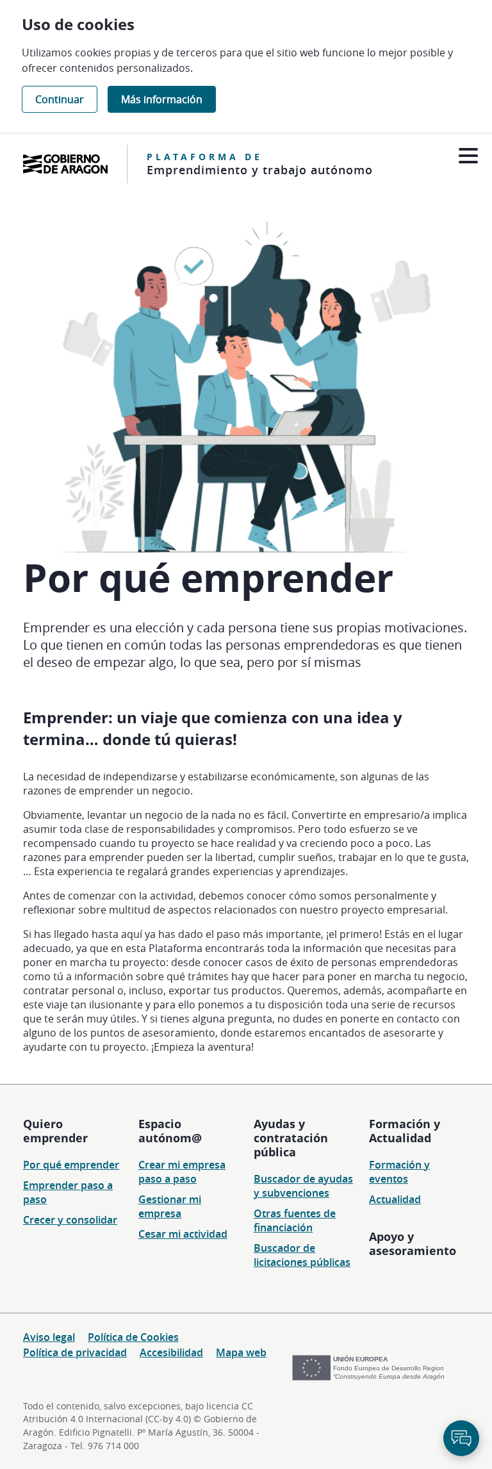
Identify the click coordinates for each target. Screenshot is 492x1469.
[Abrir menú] (468, 156)
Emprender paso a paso (68, 1192)
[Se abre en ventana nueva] (65, 164)
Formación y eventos (399, 1172)
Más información (161, 99)
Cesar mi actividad (182, 1234)
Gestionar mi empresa (169, 1206)
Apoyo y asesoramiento (412, 1243)
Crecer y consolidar (70, 1220)
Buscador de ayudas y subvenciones (303, 1186)
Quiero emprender (55, 1131)
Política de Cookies (133, 1337)
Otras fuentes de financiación (295, 1220)
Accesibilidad (171, 1352)
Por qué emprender (71, 1165)
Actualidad (395, 1199)
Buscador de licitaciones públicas (302, 1255)
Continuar (59, 99)
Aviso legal (49, 1337)
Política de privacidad (75, 1352)
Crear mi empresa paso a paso (182, 1172)
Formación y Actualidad (404, 1131)
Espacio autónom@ (170, 1131)
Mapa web (241, 1352)
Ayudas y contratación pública (291, 1138)
